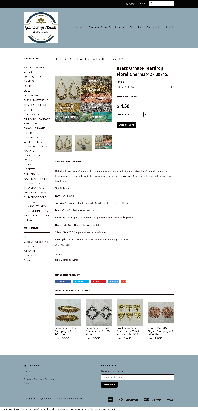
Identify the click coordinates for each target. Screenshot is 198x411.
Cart (131, 3)
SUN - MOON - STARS (37, 211)
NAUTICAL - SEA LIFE (36, 178)
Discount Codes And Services (106, 27)
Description (63, 161)
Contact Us (153, 27)
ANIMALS (29, 72)
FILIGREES (30, 133)
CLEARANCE (31, 114)
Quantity (123, 114)
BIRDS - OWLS (32, 95)
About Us (135, 27)
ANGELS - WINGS (34, 67)
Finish (120, 81)
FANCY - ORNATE (34, 128)
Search (169, 27)
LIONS (28, 164)
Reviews (78, 161)
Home (79, 27)
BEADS (28, 85)
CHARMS (29, 109)
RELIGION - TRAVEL (35, 192)
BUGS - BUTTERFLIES (37, 100)
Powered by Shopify (72, 399)
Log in (142, 3)
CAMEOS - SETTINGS (36, 105)
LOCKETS (29, 169)
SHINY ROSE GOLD (35, 197)
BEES (27, 90)
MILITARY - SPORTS (35, 174)
